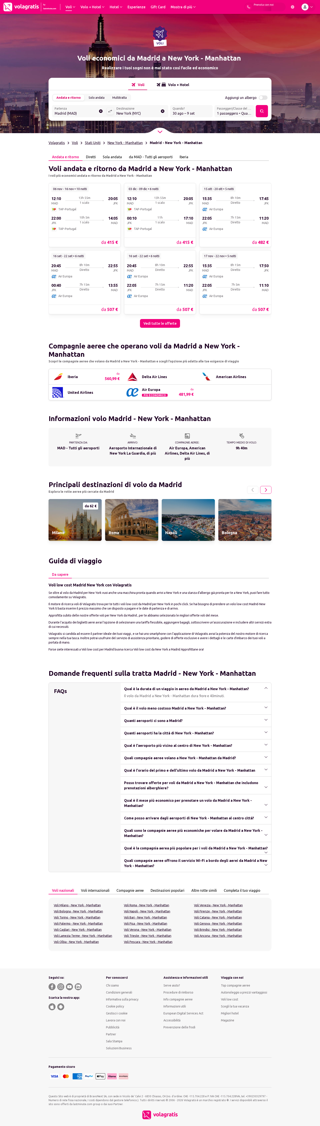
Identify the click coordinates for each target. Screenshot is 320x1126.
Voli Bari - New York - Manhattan (145, 917)
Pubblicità (112, 1027)
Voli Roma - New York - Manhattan (146, 905)
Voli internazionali (95, 890)
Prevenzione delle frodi (179, 1027)
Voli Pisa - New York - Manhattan (145, 923)
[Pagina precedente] (252, 490)
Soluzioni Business (119, 1048)
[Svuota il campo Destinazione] (162, 111)
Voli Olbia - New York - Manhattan (76, 942)
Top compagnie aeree (235, 985)
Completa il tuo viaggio (242, 890)
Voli (75, 143)
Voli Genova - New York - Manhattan (218, 923)
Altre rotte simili (204, 890)
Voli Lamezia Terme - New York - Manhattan (83, 935)
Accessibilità (171, 1020)
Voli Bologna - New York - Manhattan (78, 911)
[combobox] (79, 111)
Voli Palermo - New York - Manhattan (78, 923)
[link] (85, 215)
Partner (111, 1034)
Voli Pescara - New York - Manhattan (148, 942)
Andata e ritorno (68, 97)
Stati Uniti (93, 143)
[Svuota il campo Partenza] (101, 111)
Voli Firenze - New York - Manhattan (218, 911)
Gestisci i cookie (117, 1013)
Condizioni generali (119, 992)
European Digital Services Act (183, 1013)
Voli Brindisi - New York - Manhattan (218, 929)
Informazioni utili (174, 1006)
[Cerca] (262, 111)
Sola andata (112, 157)
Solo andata (96, 97)
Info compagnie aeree (178, 999)
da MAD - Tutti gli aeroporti (151, 157)
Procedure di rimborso (178, 992)
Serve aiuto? (171, 985)
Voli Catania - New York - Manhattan (218, 917)
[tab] (137, 85)
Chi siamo (112, 985)
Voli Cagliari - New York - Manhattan (78, 929)
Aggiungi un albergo (241, 98)
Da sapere (60, 574)
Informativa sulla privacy (122, 999)
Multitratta (119, 97)
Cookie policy (115, 1006)
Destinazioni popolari (167, 890)
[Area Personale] (308, 7)
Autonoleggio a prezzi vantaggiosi (244, 992)
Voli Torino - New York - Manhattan (77, 917)
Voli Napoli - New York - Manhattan (147, 911)
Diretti (91, 157)
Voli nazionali (63, 890)
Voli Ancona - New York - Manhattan (218, 935)
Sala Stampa (114, 1041)
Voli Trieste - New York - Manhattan (147, 935)
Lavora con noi (115, 1020)
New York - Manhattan (125, 143)
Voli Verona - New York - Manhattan (147, 929)
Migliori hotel (230, 1013)
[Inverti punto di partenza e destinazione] (110, 111)
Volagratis (57, 143)
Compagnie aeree (130, 890)
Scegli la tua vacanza (235, 1006)
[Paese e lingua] (292, 7)
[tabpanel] (160, 244)
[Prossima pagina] (265, 490)
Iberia (184, 157)
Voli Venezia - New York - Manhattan (218, 905)
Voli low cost (229, 999)
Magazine (227, 1020)
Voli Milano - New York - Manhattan (77, 905)
